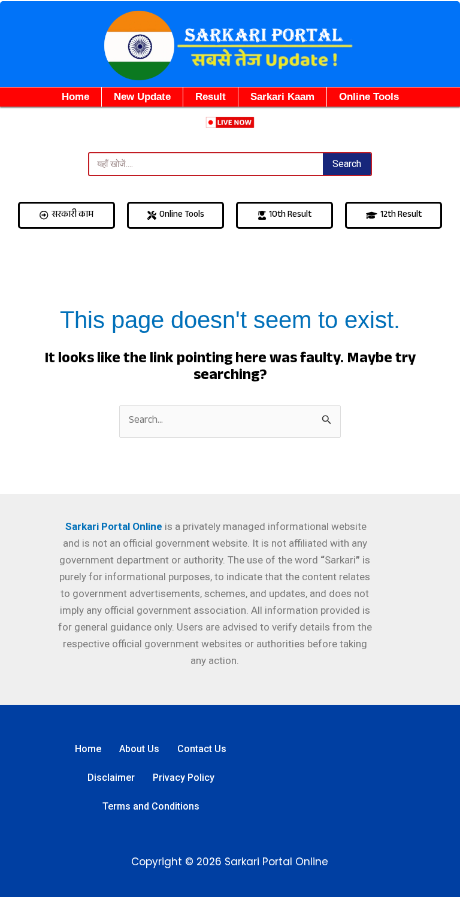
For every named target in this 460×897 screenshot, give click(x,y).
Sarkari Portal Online (112, 526)
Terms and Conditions (150, 806)
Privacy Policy (183, 777)
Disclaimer (111, 777)
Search (346, 163)
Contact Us (201, 748)
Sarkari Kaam (282, 96)
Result (210, 96)
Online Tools (369, 96)
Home (75, 96)
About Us (139, 748)
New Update (142, 96)
